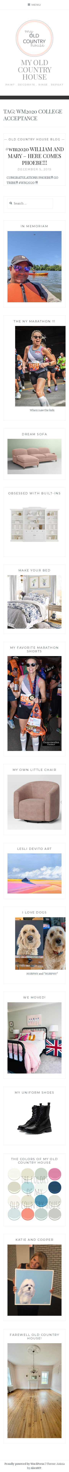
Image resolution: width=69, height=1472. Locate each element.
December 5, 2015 (35, 169)
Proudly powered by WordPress (24, 1464)
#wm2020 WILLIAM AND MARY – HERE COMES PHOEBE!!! (34, 155)
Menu (36, 4)
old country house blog (34, 139)
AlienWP (36, 1468)
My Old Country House (34, 69)
